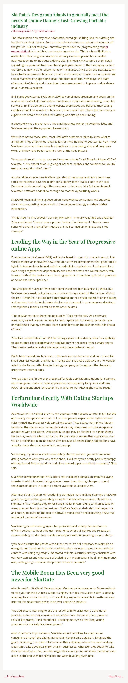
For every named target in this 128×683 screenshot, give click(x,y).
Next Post (116, 676)
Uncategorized (22, 31)
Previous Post (14, 676)
